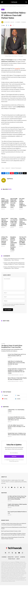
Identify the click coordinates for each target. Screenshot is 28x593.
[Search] (26, 2)
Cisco (3, 168)
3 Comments (18, 22)
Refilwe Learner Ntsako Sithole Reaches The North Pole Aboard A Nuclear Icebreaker (5, 203)
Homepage (4, 556)
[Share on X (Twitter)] (9, 25)
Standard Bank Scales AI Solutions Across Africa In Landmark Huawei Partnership (17, 434)
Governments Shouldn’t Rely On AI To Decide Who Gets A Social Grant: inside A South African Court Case (17, 418)
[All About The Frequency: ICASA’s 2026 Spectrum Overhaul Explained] (5, 232)
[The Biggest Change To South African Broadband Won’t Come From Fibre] (14, 332)
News (3, 9)
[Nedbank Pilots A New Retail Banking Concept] (4, 411)
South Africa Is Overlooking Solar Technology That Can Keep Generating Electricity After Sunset (16, 363)
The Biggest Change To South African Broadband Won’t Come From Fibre (11, 346)
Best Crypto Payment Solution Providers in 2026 (11, 531)
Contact (17, 556)
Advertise (22, 556)
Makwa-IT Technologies (16, 168)
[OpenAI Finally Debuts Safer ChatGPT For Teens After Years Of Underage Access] (14, 194)
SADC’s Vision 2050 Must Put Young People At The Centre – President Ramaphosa (13, 222)
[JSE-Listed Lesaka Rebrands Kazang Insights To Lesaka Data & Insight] (23, 194)
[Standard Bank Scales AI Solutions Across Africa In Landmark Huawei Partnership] (4, 435)
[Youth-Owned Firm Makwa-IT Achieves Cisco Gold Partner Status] (14, 54)
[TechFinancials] (14, 2)
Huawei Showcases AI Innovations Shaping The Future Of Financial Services (17, 378)
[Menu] (2, 2)
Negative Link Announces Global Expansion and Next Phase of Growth (17, 505)
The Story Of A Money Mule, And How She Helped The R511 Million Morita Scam (22, 240)
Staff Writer (7, 22)
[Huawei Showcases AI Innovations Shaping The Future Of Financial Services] (4, 379)
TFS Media (17, 562)
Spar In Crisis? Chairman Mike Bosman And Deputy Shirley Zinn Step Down (4, 222)
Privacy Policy (11, 461)
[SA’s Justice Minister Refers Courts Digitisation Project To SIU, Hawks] (23, 214)
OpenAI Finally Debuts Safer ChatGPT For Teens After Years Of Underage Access (13, 203)
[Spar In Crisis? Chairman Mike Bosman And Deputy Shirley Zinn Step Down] (5, 214)
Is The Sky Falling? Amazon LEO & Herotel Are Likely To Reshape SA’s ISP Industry (16, 426)
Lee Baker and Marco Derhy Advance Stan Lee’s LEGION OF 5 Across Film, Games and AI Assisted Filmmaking (17, 497)
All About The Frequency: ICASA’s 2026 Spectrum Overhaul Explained (4, 240)
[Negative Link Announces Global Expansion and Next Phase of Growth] (4, 506)
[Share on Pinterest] (11, 25)
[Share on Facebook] (7, 25)
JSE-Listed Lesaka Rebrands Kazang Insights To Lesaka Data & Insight (22, 203)
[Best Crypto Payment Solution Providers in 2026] (4, 513)
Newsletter (10, 556)
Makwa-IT (8, 168)
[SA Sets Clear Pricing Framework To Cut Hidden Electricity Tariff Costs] (4, 356)
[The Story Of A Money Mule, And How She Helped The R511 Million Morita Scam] (23, 232)
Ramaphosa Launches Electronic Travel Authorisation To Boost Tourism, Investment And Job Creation (13, 243)
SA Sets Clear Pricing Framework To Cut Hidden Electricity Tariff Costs (17, 355)
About (18, 558)
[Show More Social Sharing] (13, 25)
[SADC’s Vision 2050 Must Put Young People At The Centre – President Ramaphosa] (14, 214)
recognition (17, 68)
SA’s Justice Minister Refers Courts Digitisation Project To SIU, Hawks (23, 222)
